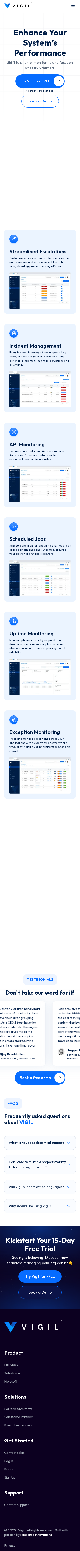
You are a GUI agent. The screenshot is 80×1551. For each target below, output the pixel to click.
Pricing (9, 1469)
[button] (71, 6)
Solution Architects (18, 1409)
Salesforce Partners (19, 1417)
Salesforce (12, 1373)
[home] (18, 6)
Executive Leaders (18, 1425)
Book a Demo (40, 101)
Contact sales (14, 1452)
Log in (8, 1461)
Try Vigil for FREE (40, 1276)
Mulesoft (10, 1381)
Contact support (16, 1505)
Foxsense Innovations (36, 1535)
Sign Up (9, 1477)
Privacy (9, 1545)
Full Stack (11, 1365)
